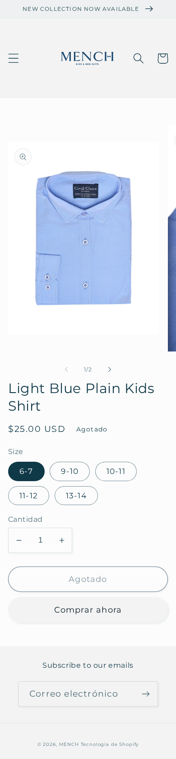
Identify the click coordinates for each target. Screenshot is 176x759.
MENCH (69, 744)
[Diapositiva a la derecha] (110, 370)
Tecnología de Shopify (110, 744)
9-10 (70, 471)
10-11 (116, 471)
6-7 (26, 471)
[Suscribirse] (145, 694)
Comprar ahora (88, 610)
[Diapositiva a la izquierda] (66, 370)
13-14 (76, 495)
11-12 (28, 495)
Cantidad (25, 519)
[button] (14, 58)
